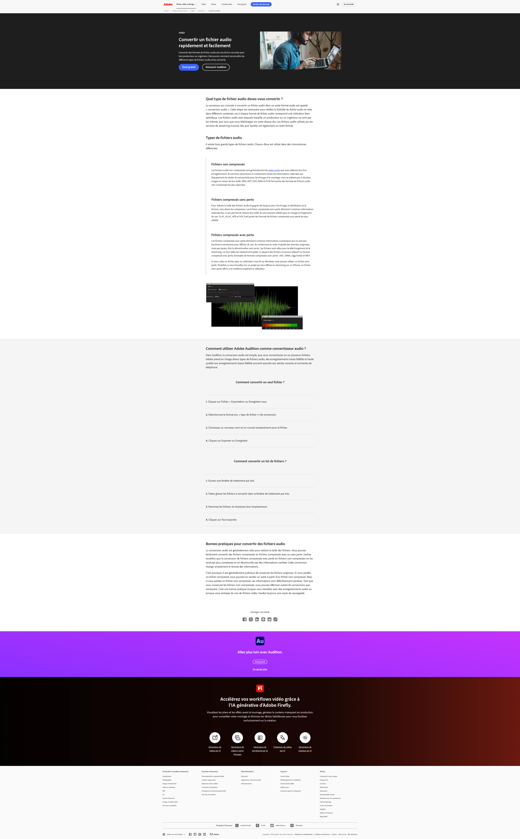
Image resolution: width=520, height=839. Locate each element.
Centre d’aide (284, 776)
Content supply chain (209, 780)
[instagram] (195, 834)
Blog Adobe (323, 816)
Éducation (244, 776)
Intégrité (323, 809)
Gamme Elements (168, 798)
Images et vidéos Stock (170, 802)
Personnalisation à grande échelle (213, 776)
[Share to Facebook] (244, 619)
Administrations (246, 784)
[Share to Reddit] (269, 619)
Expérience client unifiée (210, 784)
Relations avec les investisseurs (330, 798)
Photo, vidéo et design (185, 4)
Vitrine (213, 4)
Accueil (166, 11)
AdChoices (354, 834)
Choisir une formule (261, 4)
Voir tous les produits (169, 806)
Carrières (323, 784)
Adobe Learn (284, 787)
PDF (163, 791)
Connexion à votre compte (328, 776)
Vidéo (203, 4)
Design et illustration (169, 784)
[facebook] (190, 834)
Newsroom (323, 791)
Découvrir (201, 11)
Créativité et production (209, 787)
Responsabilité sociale (327, 795)
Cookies (334, 834)
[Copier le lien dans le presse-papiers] (275, 619)
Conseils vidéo (226, 4)
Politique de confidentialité (304, 834)
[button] (338, 4)
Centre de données (326, 806)
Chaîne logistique (325, 802)
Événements (324, 787)
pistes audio (274, 170)
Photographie (166, 780)
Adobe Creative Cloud (180, 11)
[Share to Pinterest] (263, 619)
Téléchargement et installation (290, 780)
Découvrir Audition (216, 67)
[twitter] (199, 834)
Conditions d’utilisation (322, 834)
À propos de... (324, 780)
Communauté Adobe (287, 784)
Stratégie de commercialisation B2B (214, 791)
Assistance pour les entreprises (290, 791)
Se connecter (349, 4)
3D (163, 795)
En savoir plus (260, 669)
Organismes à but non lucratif (251, 780)
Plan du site (342, 834)
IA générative (166, 776)
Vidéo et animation (168, 787)
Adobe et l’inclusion (326, 813)
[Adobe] (168, 4)
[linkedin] (204, 834)
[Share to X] (251, 619)
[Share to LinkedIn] (257, 619)
